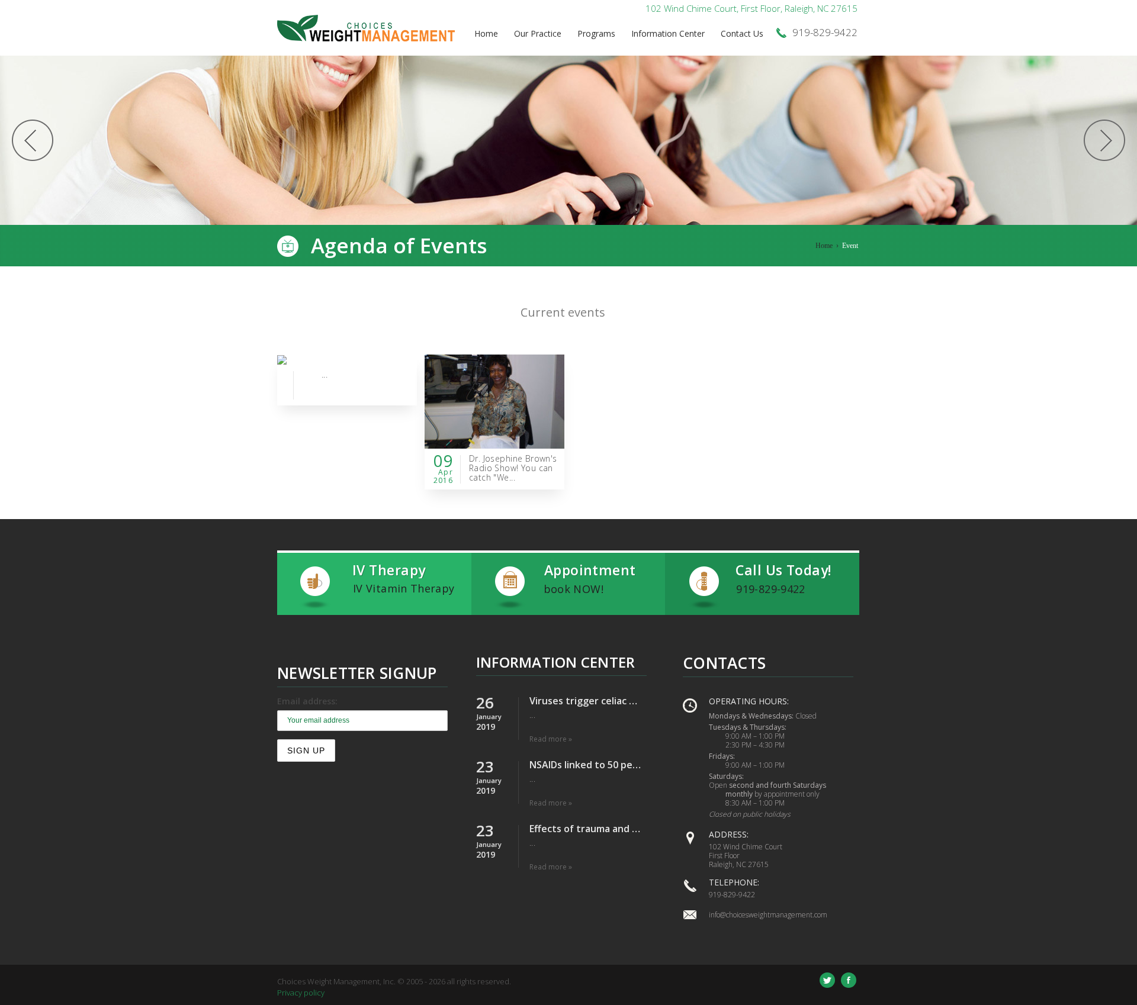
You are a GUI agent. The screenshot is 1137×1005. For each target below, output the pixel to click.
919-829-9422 (732, 895)
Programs (596, 33)
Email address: (307, 701)
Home (486, 33)
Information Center (668, 33)
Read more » (550, 739)
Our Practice (537, 33)
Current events (563, 312)
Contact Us (742, 33)
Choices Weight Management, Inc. (336, 981)
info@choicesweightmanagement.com (768, 915)
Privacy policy (301, 992)
